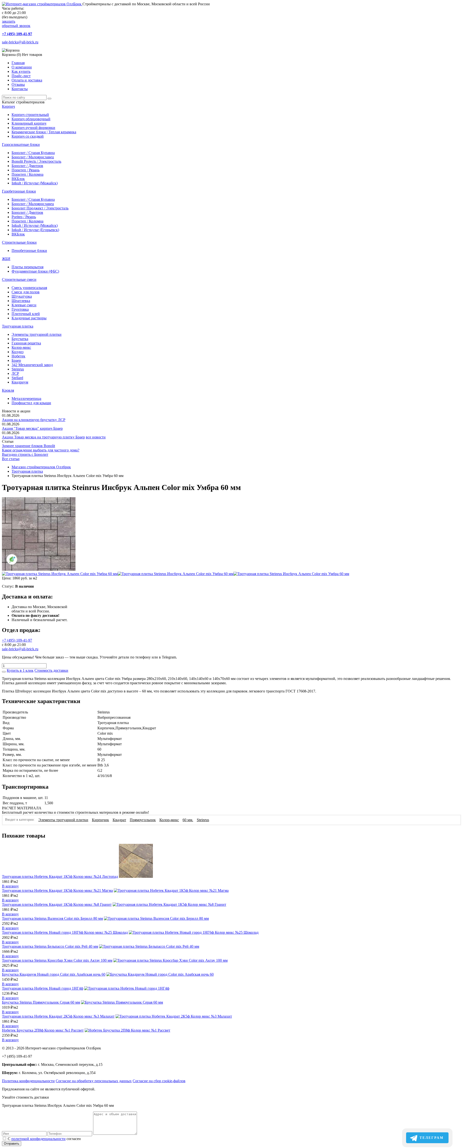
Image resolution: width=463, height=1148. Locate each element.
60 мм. (188, 820)
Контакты (20, 89)
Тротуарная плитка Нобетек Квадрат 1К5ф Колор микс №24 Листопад (60, 876)
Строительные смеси (19, 279)
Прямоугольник (143, 820)
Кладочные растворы (29, 318)
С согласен (44, 1139)
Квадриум (20, 382)
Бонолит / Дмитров (27, 166)
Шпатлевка (21, 301)
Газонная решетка (26, 343)
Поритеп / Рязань (26, 170)
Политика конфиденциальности (28, 1081)
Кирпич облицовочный (31, 119)
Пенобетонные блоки (29, 250)
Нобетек (18, 356)
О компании (22, 67)
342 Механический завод (32, 365)
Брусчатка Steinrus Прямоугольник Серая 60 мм (41, 1002)
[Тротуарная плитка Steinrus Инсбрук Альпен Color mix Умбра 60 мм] (38, 569)
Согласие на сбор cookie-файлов (159, 1081)
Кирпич (8, 106)
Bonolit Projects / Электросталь (36, 161)
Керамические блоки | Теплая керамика (44, 132)
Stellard (17, 378)
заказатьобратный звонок (16, 23)
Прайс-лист (21, 76)
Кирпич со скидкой (28, 136)
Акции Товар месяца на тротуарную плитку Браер (43, 437)
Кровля (8, 390)
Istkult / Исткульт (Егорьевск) (35, 230)
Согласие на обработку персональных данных (94, 1081)
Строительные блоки (19, 242)
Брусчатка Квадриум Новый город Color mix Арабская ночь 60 (53, 974)
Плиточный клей (26, 314)
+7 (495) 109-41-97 (17, 34)
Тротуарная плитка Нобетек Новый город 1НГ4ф (42, 988)
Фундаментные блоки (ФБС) (35, 271)
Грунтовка (20, 309)
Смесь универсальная (29, 288)
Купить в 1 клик (20, 670)
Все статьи (11, 459)
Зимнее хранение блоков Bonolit (28, 446)
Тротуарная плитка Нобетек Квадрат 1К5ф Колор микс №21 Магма (57, 890)
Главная (18, 63)
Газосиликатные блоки (21, 144)
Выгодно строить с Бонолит (25, 454)
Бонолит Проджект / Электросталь (40, 208)
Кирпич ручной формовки (33, 128)
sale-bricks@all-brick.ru (20, 42)
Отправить (11, 1143)
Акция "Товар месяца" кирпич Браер (32, 428)
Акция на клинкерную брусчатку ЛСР (33, 420)
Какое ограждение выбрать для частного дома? (40, 450)
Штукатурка (22, 296)
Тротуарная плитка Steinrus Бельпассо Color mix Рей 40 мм (50, 946)
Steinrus (18, 369)
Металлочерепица (26, 398)
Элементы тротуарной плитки (36, 334)
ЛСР (15, 373)
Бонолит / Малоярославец (33, 157)
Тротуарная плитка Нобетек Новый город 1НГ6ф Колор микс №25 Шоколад (65, 932)
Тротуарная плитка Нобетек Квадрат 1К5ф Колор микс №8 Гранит (57, 904)
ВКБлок (18, 179)
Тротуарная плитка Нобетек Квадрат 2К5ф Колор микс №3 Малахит (58, 1016)
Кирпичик (100, 820)
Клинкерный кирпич (29, 123)
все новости (96, 437)
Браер (16, 360)
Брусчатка (20, 339)
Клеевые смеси (24, 305)
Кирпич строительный (30, 115)
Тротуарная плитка (17, 326)
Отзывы (18, 84)
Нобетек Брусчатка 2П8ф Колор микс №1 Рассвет (43, 1030)
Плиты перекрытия (27, 267)
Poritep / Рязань (24, 217)
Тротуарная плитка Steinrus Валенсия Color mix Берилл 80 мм (52, 918)
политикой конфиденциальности (38, 1139)
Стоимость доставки (51, 670)
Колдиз (17, 352)
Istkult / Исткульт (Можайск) (35, 183)
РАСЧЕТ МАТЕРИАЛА (21, 808)
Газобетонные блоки (19, 191)
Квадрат (119, 820)
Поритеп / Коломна (27, 174)
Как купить (21, 71)
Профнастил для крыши (31, 403)
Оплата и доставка (27, 80)
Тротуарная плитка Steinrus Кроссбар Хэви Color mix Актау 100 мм (57, 960)
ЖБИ (6, 259)
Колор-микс (21, 347)
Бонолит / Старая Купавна (33, 153)
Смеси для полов (26, 292)
